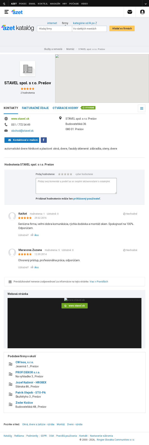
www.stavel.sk (20, 118)
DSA (51, 436)
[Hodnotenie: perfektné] (26, 218)
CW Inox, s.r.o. (25, 362)
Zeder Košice (24, 402)
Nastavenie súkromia (101, 436)
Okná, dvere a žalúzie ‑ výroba (38, 424)
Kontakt (83, 436)
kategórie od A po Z (85, 23)
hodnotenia (28, 92)
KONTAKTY (11, 108)
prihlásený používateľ (86, 198)
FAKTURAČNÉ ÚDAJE (35, 108)
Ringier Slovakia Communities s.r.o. (116, 439)
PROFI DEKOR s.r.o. (28, 372)
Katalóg (8, 436)
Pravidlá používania (66, 436)
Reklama (19, 436)
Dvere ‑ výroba (74, 424)
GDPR (44, 436)
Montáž (61, 424)
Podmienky (32, 436)
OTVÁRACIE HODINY (65, 108)
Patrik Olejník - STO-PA (31, 392)
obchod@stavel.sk (22, 130)
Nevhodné (131, 213)
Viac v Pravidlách (99, 281)
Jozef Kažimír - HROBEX (31, 382)
